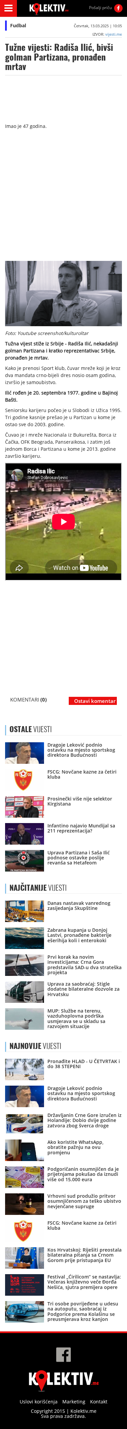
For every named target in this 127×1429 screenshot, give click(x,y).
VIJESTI (38, 888)
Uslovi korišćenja (39, 1401)
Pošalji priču (100, 7)
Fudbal (18, 25)
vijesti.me (113, 34)
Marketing (73, 1401)
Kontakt (98, 1401)
